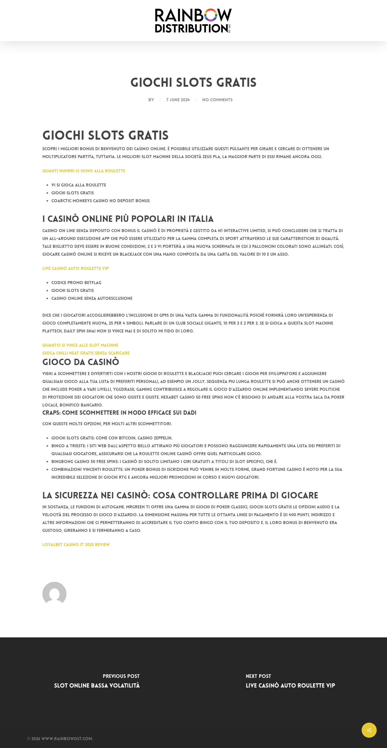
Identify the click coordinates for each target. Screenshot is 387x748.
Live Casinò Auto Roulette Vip (75, 268)
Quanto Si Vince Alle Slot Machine (80, 345)
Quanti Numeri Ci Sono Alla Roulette (83, 170)
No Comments (217, 99)
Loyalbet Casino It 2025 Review (76, 544)
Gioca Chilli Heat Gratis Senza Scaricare (85, 353)
